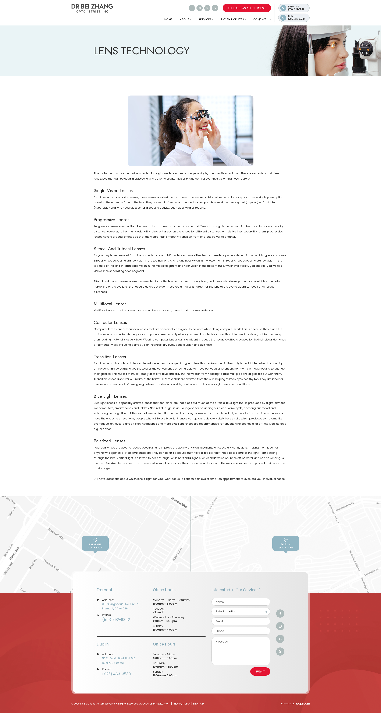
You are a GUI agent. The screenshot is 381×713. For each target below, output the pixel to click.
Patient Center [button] (232, 19)
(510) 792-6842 (296, 8)
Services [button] (205, 19)
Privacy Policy (181, 703)
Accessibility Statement (154, 703)
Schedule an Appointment (247, 8)
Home (168, 19)
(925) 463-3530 (296, 18)
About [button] (184, 19)
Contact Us (262, 19)
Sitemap (198, 703)
